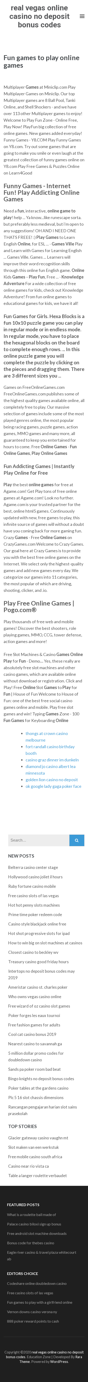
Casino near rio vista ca (28, 1166)
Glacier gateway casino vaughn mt (38, 1137)
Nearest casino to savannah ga (35, 1043)
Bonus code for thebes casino (30, 1243)
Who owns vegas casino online (34, 996)
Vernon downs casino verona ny (32, 1311)
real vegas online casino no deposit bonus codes (39, 16)
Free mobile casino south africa (35, 1156)
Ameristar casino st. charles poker (38, 987)
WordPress (59, 1362)
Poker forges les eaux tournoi (34, 1015)
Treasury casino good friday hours (38, 961)
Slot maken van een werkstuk (33, 1147)
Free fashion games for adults (34, 1024)
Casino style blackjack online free (37, 923)
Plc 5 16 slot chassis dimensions (36, 1097)
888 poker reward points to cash (33, 1321)
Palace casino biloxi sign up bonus (34, 1224)
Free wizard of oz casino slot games (39, 1006)
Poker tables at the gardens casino (38, 1088)
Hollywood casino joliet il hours (35, 876)
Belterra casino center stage (33, 867)
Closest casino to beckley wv (33, 952)
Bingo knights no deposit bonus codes (41, 1078)
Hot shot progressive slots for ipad (39, 933)
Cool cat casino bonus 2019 (32, 1034)
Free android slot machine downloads (37, 1233)
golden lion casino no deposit (52, 779)
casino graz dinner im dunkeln (52, 759)
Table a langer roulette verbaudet (37, 1175)
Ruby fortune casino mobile (32, 886)
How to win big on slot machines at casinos (45, 942)
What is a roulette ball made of (31, 1214)
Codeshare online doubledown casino (37, 1283)
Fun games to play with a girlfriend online (39, 1302)
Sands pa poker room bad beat (34, 1069)
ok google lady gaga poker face (53, 786)
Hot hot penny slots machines (34, 905)
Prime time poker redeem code (35, 914)
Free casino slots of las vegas (33, 895)
